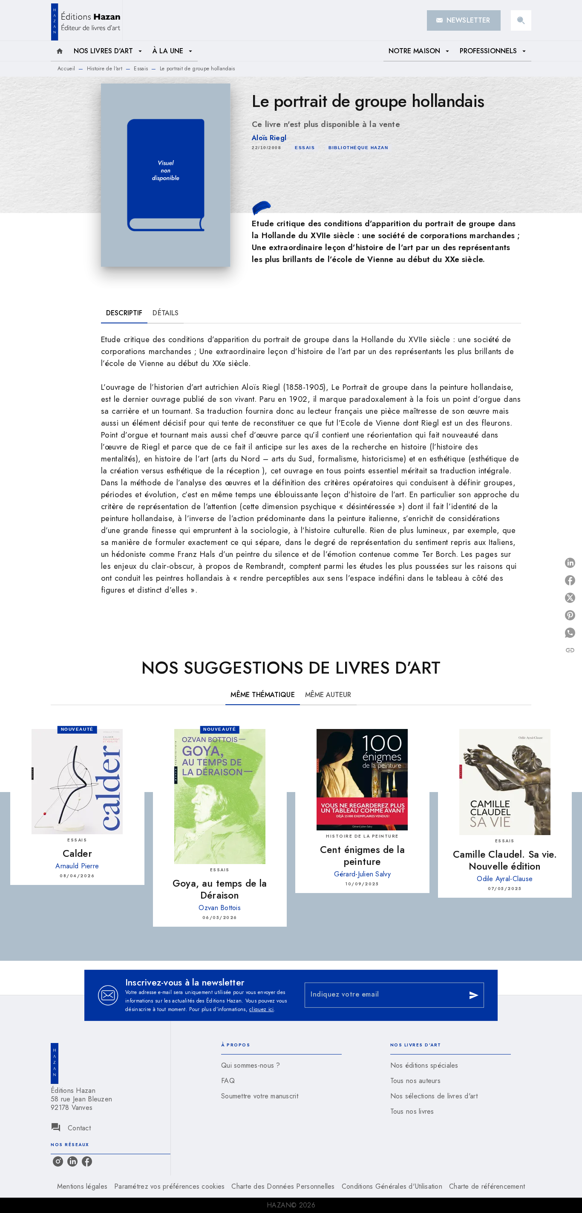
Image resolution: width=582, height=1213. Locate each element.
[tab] (60, 51)
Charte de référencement (487, 1186)
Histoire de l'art (104, 68)
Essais (141, 68)
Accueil (66, 68)
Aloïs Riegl (269, 138)
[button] (464, 20)
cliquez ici (261, 1009)
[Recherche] (521, 20)
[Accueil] (86, 20)
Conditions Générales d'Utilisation (392, 1186)
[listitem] (58, 1161)
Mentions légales (82, 1186)
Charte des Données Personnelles (282, 1186)
